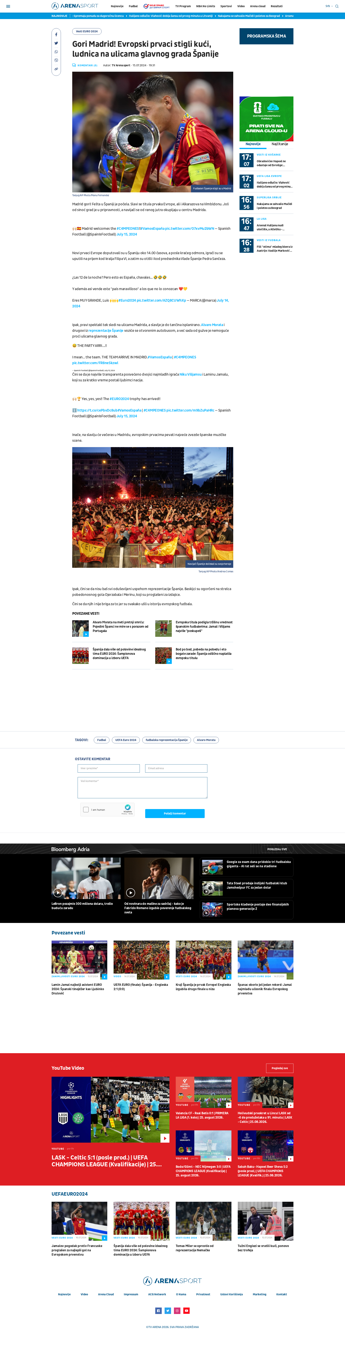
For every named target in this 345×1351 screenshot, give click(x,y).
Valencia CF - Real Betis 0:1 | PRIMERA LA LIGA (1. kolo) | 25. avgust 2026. (202, 1115)
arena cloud (106, 1294)
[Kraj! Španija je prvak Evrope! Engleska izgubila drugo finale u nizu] (203, 960)
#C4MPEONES (128, 229)
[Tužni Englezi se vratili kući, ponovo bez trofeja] (265, 1221)
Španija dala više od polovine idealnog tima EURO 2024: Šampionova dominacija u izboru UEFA (119, 653)
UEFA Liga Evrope (269, 176)
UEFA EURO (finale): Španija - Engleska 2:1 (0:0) (141, 987)
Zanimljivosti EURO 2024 (68, 976)
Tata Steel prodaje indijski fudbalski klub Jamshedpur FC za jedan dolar (257, 885)
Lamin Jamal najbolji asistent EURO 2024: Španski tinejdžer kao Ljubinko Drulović (78, 989)
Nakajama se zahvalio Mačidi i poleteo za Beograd (212, 16)
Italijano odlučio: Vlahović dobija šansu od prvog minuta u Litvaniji (134, 16)
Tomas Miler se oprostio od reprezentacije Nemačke (195, 1248)
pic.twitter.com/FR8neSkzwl (95, 363)
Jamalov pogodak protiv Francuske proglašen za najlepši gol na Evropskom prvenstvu (77, 1250)
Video (241, 6)
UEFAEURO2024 (70, 1194)
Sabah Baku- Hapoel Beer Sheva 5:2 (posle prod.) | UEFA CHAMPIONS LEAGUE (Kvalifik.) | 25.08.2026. (263, 1171)
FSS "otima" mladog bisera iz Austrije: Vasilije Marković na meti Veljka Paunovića (275, 249)
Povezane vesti (85, 613)
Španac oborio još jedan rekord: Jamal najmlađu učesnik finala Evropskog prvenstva (265, 989)
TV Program (183, 6)
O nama (181, 1294)
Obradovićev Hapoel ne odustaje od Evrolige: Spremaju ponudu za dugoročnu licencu (271, 163)
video (84, 1294)
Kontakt (281, 1294)
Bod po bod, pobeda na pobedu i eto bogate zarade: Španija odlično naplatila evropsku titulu (204, 653)
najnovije (64, 1294)
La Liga (262, 218)
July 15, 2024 (126, 234)
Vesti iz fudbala (269, 240)
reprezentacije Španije (105, 331)
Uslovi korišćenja (231, 1294)
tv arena (154, 1327)
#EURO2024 (119, 399)
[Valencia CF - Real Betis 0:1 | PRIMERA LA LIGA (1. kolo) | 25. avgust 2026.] (203, 1092)
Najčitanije (280, 144)
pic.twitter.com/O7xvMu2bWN (189, 229)
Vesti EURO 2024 (87, 31)
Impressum (131, 1294)
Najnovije (117, 6)
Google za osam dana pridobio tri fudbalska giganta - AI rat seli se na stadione (259, 864)
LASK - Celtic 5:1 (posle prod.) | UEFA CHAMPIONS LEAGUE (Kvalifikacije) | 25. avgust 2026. (104, 1161)
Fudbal (133, 6)
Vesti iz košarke (269, 154)
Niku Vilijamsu (191, 374)
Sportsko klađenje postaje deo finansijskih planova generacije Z (258, 906)
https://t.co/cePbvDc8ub (97, 410)
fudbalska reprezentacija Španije (167, 740)
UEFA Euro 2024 (125, 740)
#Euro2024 (127, 300)
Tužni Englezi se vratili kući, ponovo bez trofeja (263, 1248)
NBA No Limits (205, 6)
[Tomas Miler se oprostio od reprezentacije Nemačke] (203, 1221)
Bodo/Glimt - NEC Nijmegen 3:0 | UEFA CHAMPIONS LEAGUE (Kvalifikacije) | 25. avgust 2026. (203, 1171)
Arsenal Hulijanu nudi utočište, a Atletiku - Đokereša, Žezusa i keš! (289, 16)
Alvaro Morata (212, 325)
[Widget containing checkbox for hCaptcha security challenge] (107, 809)
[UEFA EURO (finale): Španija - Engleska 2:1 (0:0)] (141, 960)
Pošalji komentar (175, 813)
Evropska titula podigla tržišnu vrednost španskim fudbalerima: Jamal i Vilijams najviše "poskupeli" (204, 626)
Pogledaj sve (277, 849)
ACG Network (157, 1294)
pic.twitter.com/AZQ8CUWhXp (161, 300)
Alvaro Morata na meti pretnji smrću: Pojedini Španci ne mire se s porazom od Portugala (120, 626)
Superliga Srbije (269, 197)
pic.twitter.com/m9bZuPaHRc (190, 410)
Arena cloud (257, 6)
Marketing (259, 1294)
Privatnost (203, 1294)
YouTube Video (68, 1068)
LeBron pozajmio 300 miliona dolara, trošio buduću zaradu (82, 906)
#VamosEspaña (152, 229)
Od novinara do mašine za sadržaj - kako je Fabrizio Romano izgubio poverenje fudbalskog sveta (157, 908)
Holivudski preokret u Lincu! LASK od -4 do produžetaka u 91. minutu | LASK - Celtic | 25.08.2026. (265, 1117)
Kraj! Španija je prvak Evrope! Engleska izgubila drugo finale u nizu (203, 987)
